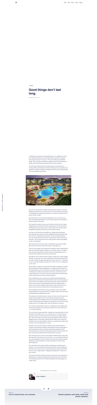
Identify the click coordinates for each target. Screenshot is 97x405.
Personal (31, 85)
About (72, 2)
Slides (76, 2)
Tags (69, 2)
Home (65, 2)
